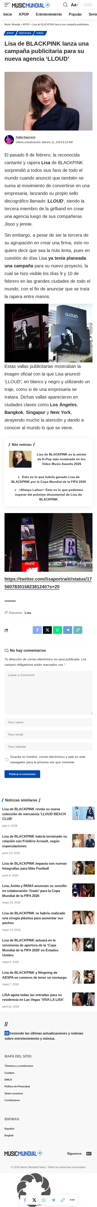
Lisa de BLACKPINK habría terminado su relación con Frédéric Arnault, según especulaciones (34, 841)
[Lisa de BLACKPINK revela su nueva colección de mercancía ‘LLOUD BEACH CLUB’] (83, 813)
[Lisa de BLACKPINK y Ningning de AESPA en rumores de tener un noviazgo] (83, 977)
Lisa (28, 612)
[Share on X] (34, 1200)
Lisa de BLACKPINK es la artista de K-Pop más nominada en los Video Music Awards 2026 (61, 459)
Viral (40, 33)
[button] (8, 5)
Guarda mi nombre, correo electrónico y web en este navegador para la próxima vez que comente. (47, 759)
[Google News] (88, 1153)
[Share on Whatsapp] (43, 1200)
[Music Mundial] (31, 5)
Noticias (25, 33)
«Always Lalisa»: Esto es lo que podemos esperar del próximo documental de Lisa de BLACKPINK (49, 494)
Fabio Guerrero (25, 137)
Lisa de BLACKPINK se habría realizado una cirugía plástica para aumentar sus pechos (33, 918)
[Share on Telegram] (53, 1200)
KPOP (10, 33)
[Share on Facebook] (25, 1200)
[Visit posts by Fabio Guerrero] (9, 140)
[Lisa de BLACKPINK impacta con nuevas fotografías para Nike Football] (83, 868)
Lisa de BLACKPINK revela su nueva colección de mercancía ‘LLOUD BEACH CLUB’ (34, 814)
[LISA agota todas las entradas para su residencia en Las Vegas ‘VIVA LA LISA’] (83, 999)
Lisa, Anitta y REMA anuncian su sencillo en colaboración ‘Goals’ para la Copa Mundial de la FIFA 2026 (34, 891)
